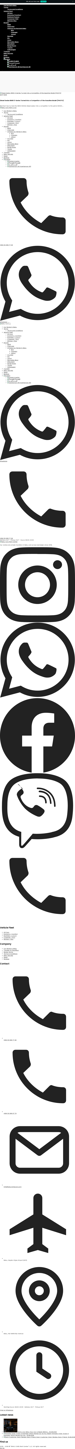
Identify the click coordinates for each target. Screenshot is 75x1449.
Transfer (7, 51)
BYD (12, 30)
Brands (6, 23)
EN (1, 1448)
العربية (14, 65)
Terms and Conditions (15, 9)
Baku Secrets (8, 53)
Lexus (9, 40)
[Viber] (37, 848)
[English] (7, 59)
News (5, 55)
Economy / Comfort (14, 15)
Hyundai (10, 36)
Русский (17, 63)
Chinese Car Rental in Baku (16, 28)
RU (3, 1448)
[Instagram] (37, 622)
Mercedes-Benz (13, 42)
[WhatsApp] (37, 697)
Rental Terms (8, 952)
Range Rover (11, 46)
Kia (8, 38)
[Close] (10, 324)
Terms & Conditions (10, 954)
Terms (6, 7)
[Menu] (8, 322)
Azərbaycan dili (24, 67)
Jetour (13, 34)
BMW (9, 25)
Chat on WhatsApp (6, 1410)
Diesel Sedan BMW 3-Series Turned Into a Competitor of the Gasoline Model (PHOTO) (32, 100)
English (16, 61)
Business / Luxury (13, 17)
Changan (14, 32)
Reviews (6, 57)
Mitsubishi (10, 44)
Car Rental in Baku (10, 5)
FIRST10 (43, 1)
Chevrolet (10, 27)
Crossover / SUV (12, 19)
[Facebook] (37, 772)
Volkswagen (11, 50)
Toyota (9, 48)
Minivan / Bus (11, 21)
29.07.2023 (3, 95)
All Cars (10, 13)
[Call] (37, 923)
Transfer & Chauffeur (11, 950)
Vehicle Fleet (8, 11)
